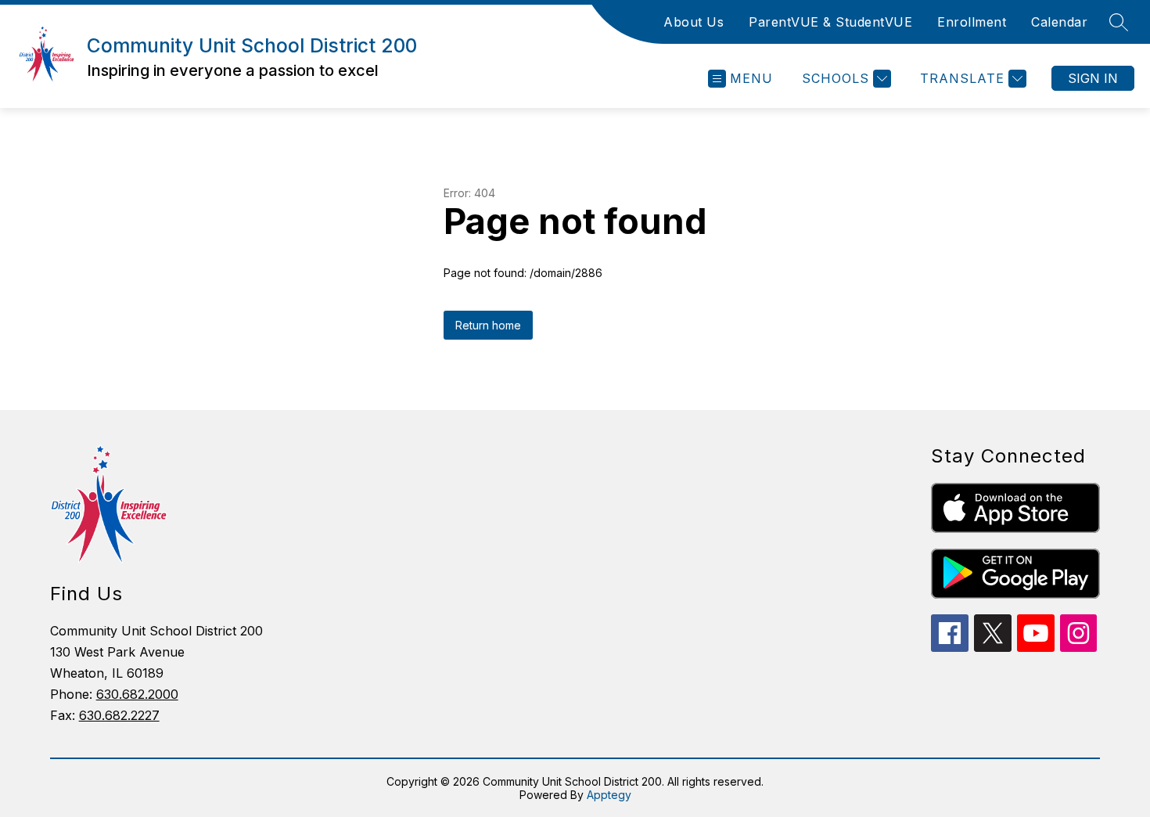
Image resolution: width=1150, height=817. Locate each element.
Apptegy (609, 794)
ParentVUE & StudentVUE (830, 22)
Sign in (1093, 78)
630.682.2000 (137, 694)
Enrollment (971, 22)
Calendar (1059, 22)
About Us (693, 22)
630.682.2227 (119, 715)
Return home (488, 325)
